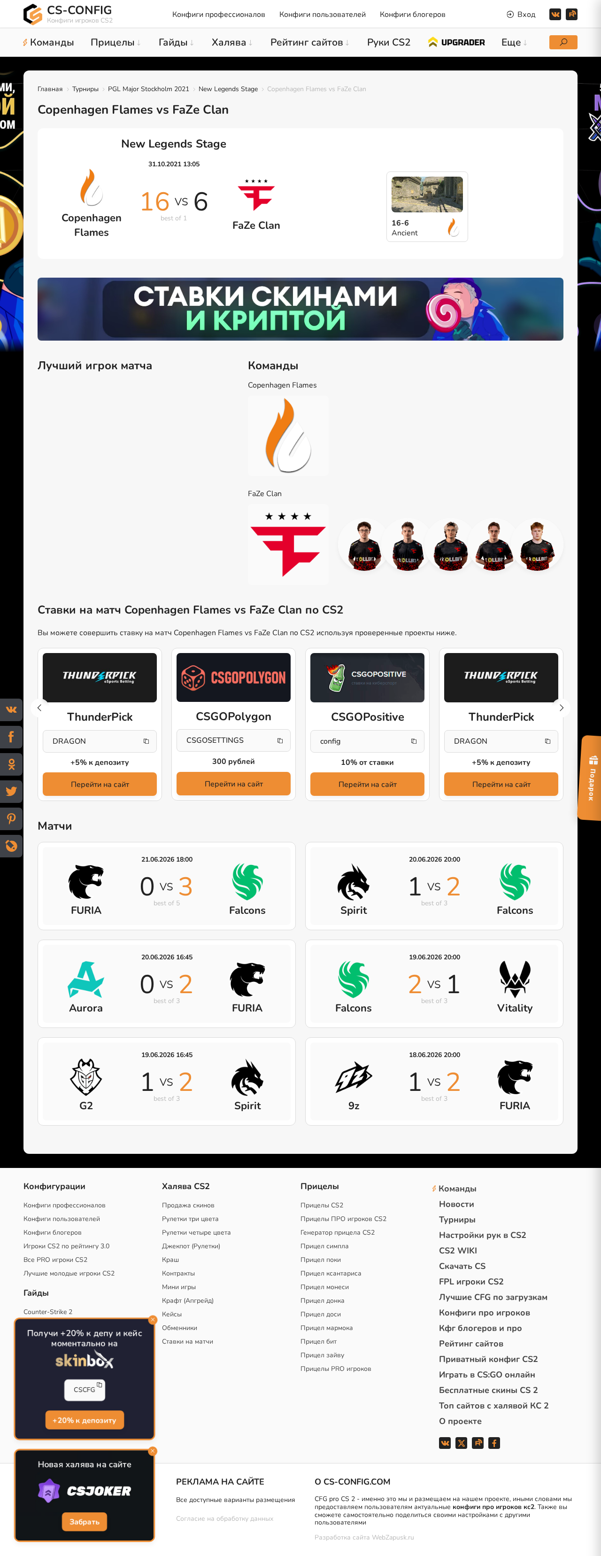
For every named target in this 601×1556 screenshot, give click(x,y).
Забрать (84, 1522)
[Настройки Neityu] (364, 544)
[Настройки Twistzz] (450, 544)
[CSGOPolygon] (234, 677)
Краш (170, 1259)
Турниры (85, 89)
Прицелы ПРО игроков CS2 (343, 1218)
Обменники (179, 1327)
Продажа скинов (188, 1205)
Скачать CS (462, 1266)
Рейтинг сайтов (471, 1343)
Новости (456, 1204)
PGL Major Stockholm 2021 (148, 89)
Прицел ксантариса (331, 1273)
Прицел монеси (324, 1287)
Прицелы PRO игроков (335, 1368)
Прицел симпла (324, 1246)
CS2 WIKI (458, 1250)
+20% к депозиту (85, 1421)
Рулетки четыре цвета (196, 1232)
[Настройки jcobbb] (494, 544)
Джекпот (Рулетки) (191, 1246)
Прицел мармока (326, 1327)
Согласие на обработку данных (224, 1518)
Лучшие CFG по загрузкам (493, 1297)
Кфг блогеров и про (480, 1328)
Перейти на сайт (100, 784)
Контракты (178, 1273)
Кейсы (172, 1314)
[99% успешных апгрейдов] (456, 41)
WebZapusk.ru (393, 1538)
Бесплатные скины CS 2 (488, 1390)
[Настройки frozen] (407, 544)
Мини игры (179, 1287)
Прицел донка (322, 1300)
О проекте (460, 1421)
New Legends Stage (228, 89)
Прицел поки (320, 1259)
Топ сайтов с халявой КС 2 (494, 1405)
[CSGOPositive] (367, 678)
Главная (50, 89)
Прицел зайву (322, 1355)
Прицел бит (318, 1341)
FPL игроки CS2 (471, 1281)
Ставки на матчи (187, 1341)
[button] (561, 708)
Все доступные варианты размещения (235, 1499)
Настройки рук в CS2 (482, 1235)
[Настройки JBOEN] (537, 544)
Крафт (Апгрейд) (188, 1300)
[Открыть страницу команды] (295, 436)
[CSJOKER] (84, 1491)
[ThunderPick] (100, 678)
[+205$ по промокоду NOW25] (300, 309)
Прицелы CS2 (321, 1205)
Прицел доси (320, 1314)
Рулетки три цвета (190, 1218)
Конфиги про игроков (484, 1312)
